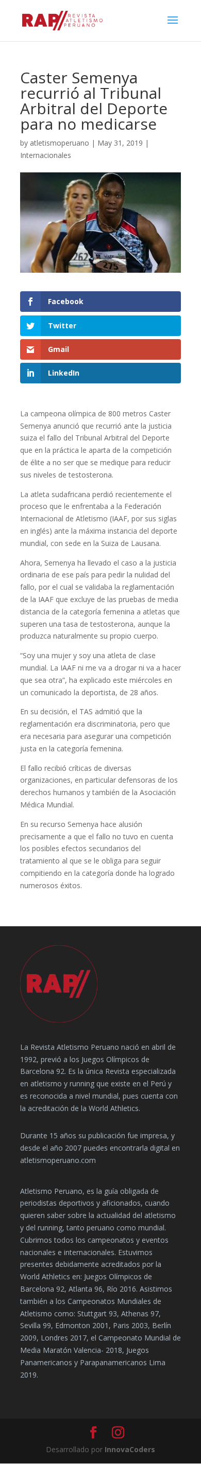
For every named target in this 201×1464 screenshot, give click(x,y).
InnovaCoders (130, 1449)
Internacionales (45, 155)
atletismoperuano (59, 143)
